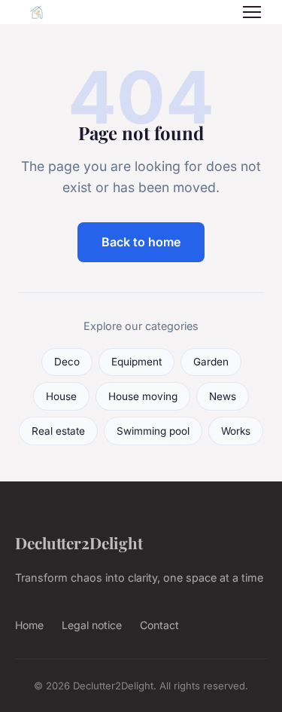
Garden (211, 362)
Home (29, 625)
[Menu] (252, 12)
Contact (159, 625)
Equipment (136, 362)
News (222, 396)
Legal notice (92, 625)
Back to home (141, 241)
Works (235, 431)
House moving (142, 396)
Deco (67, 362)
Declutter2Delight (79, 542)
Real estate (58, 431)
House (61, 396)
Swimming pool (153, 431)
